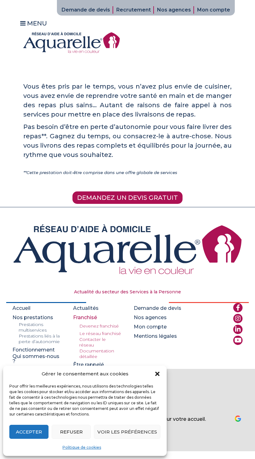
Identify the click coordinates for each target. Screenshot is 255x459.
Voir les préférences (127, 432)
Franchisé (85, 317)
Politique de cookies (82, 447)
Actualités (86, 308)
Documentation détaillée (96, 353)
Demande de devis (86, 10)
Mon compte (213, 10)
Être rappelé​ (88, 364)
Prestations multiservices (33, 327)
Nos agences (174, 10)
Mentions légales (155, 336)
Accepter (29, 432)
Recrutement (133, 10)
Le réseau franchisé (100, 333)
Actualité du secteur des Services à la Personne (127, 292)
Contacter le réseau (92, 342)
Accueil (21, 308)
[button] (157, 374)
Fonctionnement (33, 349)
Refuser (71, 432)
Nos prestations (32, 317)
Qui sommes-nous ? (35, 359)
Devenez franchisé (99, 326)
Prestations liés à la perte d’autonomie (39, 338)
